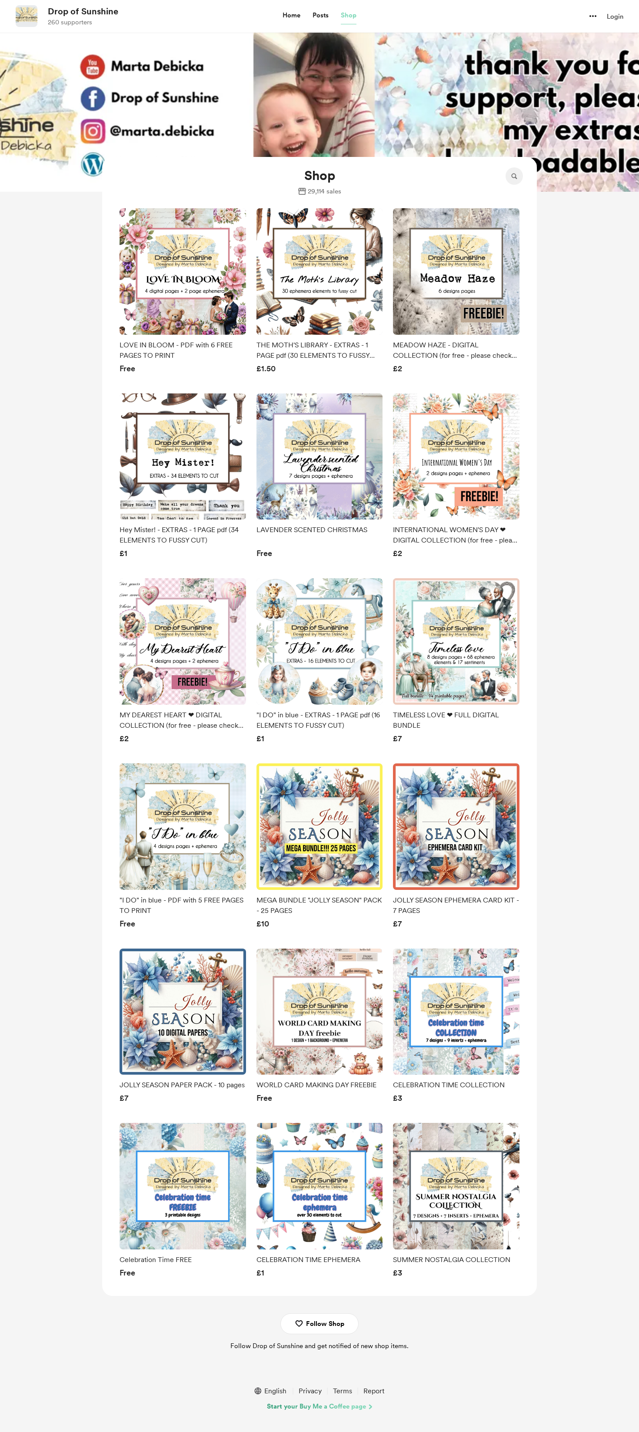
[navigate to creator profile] (26, 16)
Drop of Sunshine (83, 11)
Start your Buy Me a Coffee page (316, 1406)
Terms (342, 1391)
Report (373, 1391)
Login (615, 16)
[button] (291, 16)
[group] (183, 293)
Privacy (310, 1391)
